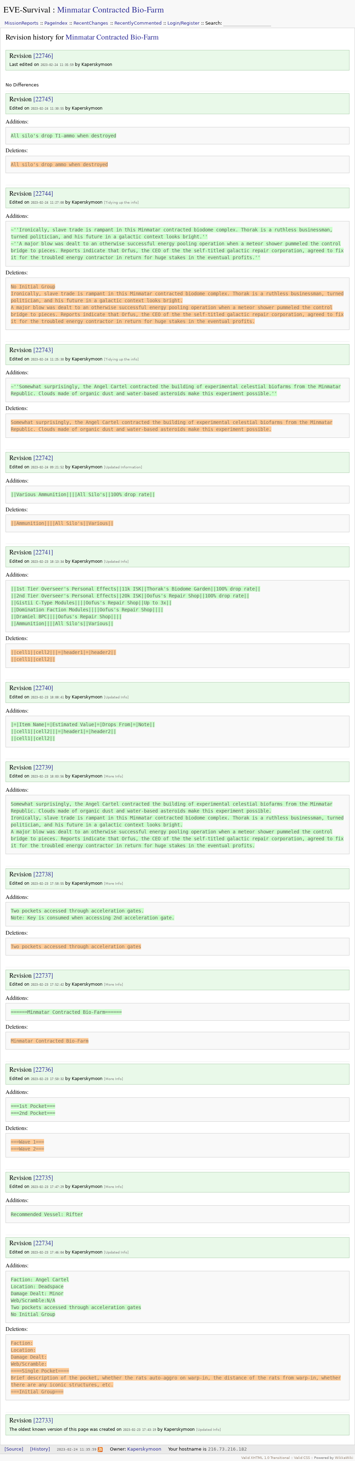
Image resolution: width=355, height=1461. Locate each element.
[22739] (43, 767)
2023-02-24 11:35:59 (57, 65)
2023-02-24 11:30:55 (47, 108)
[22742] (43, 457)
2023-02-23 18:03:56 (47, 776)
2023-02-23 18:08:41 (47, 697)
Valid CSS (302, 1457)
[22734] (43, 1242)
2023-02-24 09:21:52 (47, 467)
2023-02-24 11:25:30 (47, 359)
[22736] (43, 1069)
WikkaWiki (344, 1457)
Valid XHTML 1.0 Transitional (265, 1457)
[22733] (43, 1420)
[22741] (43, 551)
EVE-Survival (27, 9)
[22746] (43, 55)
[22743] (43, 349)
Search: (214, 23)
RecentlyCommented (138, 23)
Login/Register (183, 23)
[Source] (14, 1449)
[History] (40, 1449)
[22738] (43, 873)
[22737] (43, 975)
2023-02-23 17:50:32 (47, 1079)
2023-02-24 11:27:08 (47, 202)
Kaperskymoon (144, 1449)
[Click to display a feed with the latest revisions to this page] (100, 1449)
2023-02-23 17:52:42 (47, 984)
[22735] (43, 1177)
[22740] (43, 687)
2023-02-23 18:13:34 (47, 561)
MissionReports (21, 23)
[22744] (43, 193)
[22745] (43, 98)
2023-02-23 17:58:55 (47, 883)
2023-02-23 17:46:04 (47, 1252)
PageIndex (56, 23)
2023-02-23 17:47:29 (47, 1187)
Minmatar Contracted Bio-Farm (110, 9)
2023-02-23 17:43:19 (139, 1430)
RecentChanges (90, 23)
